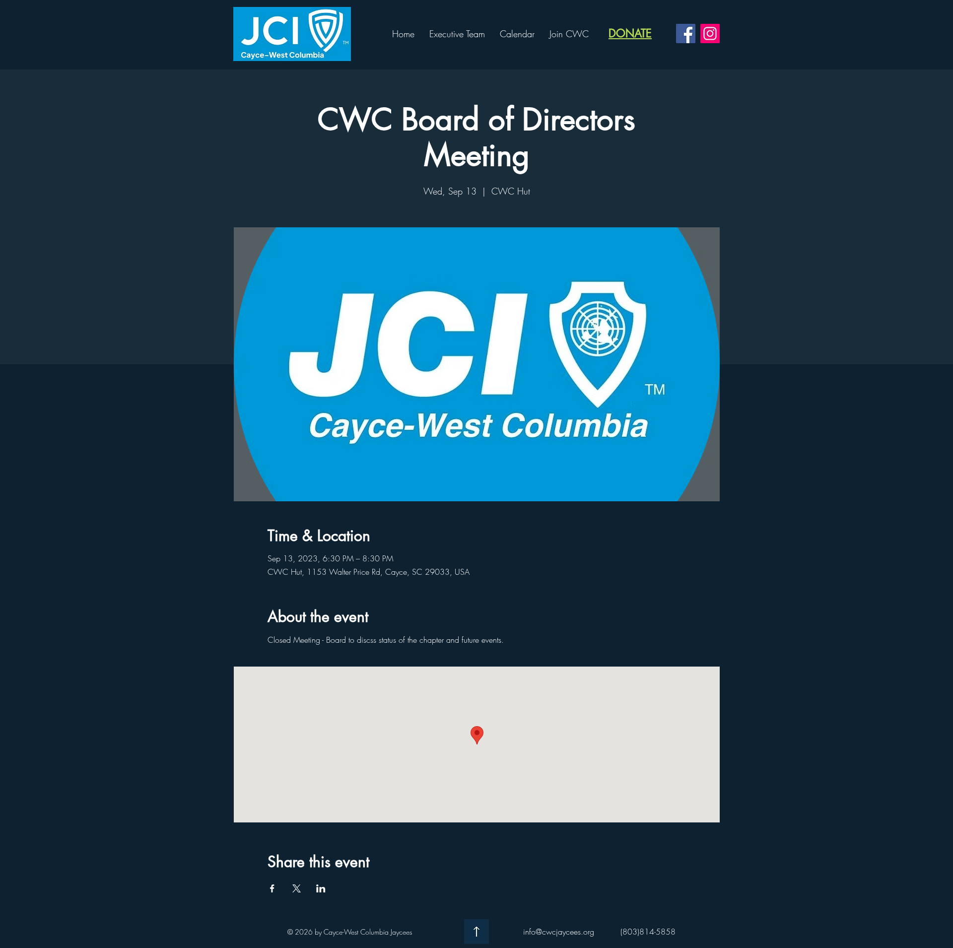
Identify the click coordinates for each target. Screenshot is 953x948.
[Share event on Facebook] (272, 888)
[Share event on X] (296, 888)
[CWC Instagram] (710, 33)
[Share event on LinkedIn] (321, 888)
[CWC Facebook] (685, 33)
